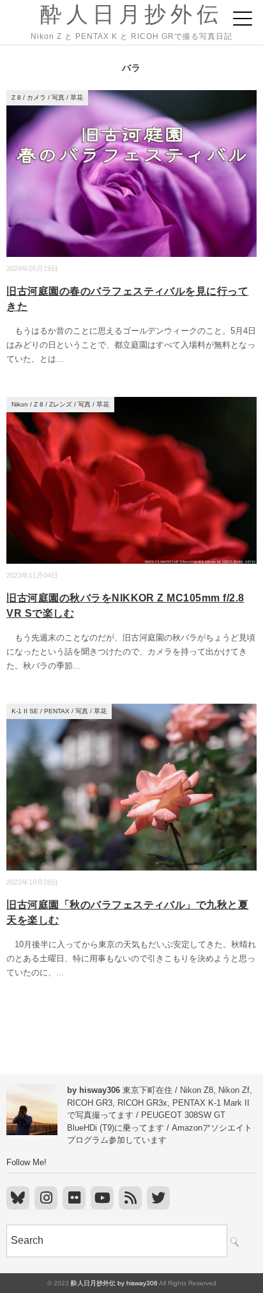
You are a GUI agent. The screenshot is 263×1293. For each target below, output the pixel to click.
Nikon (19, 404)
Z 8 (16, 97)
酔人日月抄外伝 (131, 14)
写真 (58, 97)
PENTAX (57, 711)
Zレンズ (60, 404)
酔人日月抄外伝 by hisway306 (114, 1283)
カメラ (36, 97)
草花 (76, 97)
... (60, 359)
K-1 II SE (24, 711)
